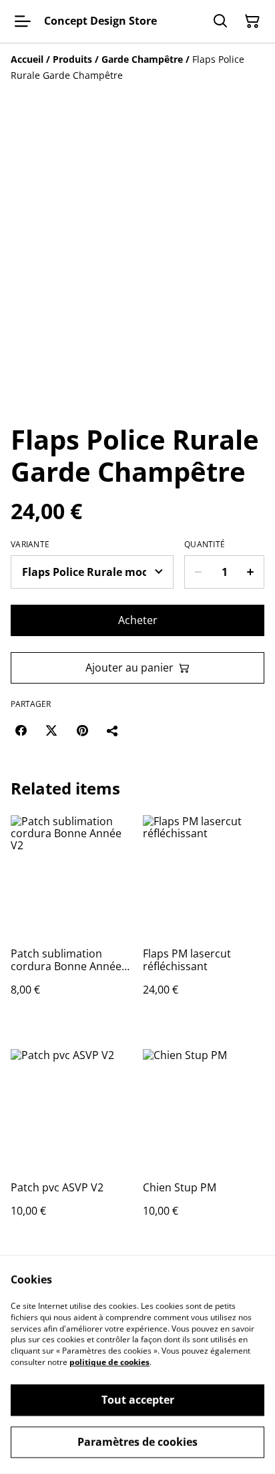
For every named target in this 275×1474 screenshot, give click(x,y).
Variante (30, 544)
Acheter (138, 620)
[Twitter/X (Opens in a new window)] (51, 730)
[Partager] (113, 730)
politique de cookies (109, 1362)
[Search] (220, 21)
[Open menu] (23, 21)
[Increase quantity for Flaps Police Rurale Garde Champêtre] (250, 572)
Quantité (204, 544)
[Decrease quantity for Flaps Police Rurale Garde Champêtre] (198, 572)
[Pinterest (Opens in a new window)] (82, 730)
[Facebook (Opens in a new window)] (21, 730)
